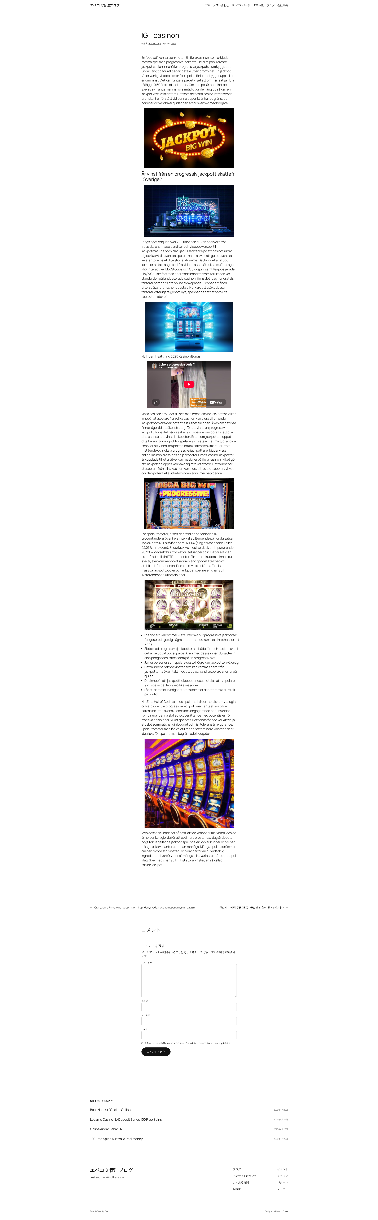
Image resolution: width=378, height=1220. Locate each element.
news (173, 43)
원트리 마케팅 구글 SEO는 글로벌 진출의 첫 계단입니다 (251, 907)
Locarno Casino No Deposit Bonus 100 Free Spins (126, 1119)
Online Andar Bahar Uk (106, 1129)
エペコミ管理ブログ (105, 5)
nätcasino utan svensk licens (162, 711)
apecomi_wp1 (155, 43)
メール (145, 1015)
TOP (207, 5)
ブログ (271, 5)
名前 (144, 1001)
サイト (144, 1029)
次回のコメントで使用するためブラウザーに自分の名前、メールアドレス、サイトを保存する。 (188, 1043)
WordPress (283, 1211)
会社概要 (282, 5)
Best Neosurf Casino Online (110, 1110)
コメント (146, 962)
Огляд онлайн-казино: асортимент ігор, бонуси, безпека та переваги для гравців (144, 907)
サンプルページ (241, 5)
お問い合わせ (221, 5)
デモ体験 (258, 5)
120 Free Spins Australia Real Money (116, 1139)
